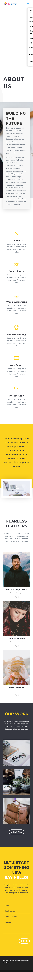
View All (16, 832)
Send (24, 941)
